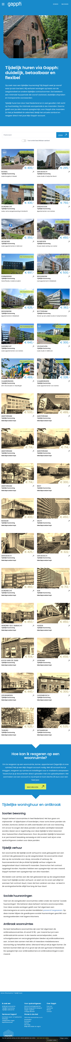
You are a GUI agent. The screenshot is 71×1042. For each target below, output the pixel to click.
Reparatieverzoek (7, 1022)
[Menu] (3, 4)
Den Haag (27, 1025)
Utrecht (26, 1023)
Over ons (49, 1006)
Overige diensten (29, 1011)
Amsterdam (28, 1019)
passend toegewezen (52, 910)
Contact (49, 1011)
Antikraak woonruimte (8, 1006)
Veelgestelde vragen (8, 1020)
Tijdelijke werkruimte (8, 1010)
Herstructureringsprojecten (32, 1006)
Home (2, 993)
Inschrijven (32, 787)
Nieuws (49, 1010)
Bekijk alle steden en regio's (32, 1026)
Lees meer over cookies (43, 1038)
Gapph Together (29, 1010)
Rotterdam (27, 1021)
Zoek (60, 135)
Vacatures (50, 1008)
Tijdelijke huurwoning (8, 174)
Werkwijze (5, 1019)
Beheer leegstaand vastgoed (33, 1008)
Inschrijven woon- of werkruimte (12, 1017)
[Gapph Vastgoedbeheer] (15, 4)
